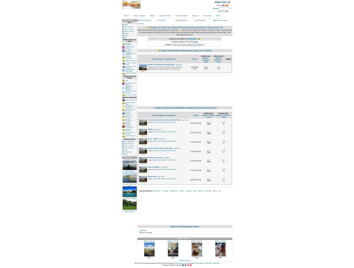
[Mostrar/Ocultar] (136, 20)
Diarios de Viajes (129, 31)
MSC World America (128, 116)
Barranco (201, 191)
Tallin (126, 80)
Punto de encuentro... (128, 113)
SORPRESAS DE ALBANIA (130, 54)
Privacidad (207, 263)
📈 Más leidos (161, 20)
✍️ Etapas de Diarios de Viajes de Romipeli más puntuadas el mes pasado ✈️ (185, 27)
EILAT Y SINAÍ (153, 139)
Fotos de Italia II (128, 143)
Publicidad (216, 263)
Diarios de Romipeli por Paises (184, 227)
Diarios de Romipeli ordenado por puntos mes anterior (186, 51)
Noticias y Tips (164, 16)
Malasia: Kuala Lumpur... (129, 47)
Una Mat (208, 191)
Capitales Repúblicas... (129, 44)
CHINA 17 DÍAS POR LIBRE (129, 70)
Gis (220, 191)
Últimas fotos (152, 176)
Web (217, 16)
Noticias (126, 33)
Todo (226, 11)
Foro (220, 11)
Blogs (152, 16)
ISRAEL (150, 129)
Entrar (224, 2)
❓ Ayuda (141, 23)
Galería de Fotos (181, 16)
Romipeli (193, 39)
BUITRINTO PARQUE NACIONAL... (129, 87)
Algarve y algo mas (130, 60)
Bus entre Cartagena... (129, 119)
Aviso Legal (199, 263)
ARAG (182, 191)
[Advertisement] (176, 4)
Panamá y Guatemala (128, 57)
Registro (218, 2)
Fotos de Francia (129, 145)
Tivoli (195, 191)
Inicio (126, 16)
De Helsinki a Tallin (130, 95)
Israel (180, 64)
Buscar (215, 8)
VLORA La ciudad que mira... (130, 91)
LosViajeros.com (180, 263)
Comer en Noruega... (128, 123)
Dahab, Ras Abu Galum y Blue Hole (160, 148)
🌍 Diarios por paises (220, 20)
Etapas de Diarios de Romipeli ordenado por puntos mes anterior (186, 108)
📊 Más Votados (200, 20)
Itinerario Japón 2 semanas (130, 109)
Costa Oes (157, 191)
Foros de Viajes (138, 16)
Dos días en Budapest (128, 50)
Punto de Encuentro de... (129, 126)
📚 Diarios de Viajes (144, 20)
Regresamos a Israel (155, 157)
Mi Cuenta (206, 16)
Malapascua (174, 191)
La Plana (188, 191)
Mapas (126, 35)
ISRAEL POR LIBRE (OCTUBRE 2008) (161, 64)
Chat (125, 37)
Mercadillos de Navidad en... (129, 106)
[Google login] (229, 2)
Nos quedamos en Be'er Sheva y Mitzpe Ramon (164, 120)
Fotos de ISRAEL (154, 167)
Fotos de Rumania (129, 141)
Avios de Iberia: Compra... (129, 133)
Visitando (165, 191)
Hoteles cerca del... (131, 100)
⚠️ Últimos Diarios (182, 20)
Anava (215, 191)
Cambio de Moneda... (128, 129)
